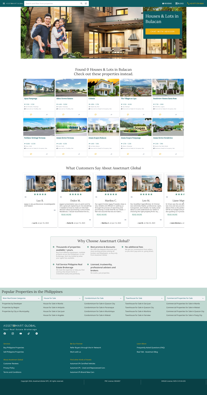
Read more (66, 214)
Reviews (168, 3)
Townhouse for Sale (134, 298)
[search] (81, 3)
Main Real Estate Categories (14, 298)
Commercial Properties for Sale (180, 298)
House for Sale (50, 298)
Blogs (181, 3)
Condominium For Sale (94, 298)
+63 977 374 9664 (197, 3)
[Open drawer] (4, 3)
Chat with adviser (163, 31)
